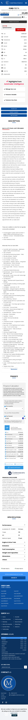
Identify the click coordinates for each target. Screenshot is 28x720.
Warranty (5, 621)
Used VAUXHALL (4, 603)
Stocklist (17, 616)
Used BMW (3, 591)
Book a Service (18, 621)
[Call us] (2, 3)
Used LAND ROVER (18, 596)
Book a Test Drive (7, 619)
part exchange (18, 619)
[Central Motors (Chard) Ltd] (8, 690)
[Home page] (14, 2)
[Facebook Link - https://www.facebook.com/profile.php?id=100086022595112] (2, 702)
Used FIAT (16, 591)
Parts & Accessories (7, 624)
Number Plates (6, 626)
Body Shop (17, 624)
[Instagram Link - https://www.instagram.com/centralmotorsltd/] (6, 702)
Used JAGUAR (17, 593)
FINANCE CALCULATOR (14, 21)
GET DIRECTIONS (5, 664)
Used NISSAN (17, 598)
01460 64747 (14, 693)
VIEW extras (20, 29)
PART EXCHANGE (14, 115)
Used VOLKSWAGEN (18, 603)
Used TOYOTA (17, 601)
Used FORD (3, 593)
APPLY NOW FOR (4, 14)
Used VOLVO (4, 605)
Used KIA (3, 596)
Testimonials (6, 629)
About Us (17, 626)
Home (4, 616)
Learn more (14, 713)
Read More (14, 369)
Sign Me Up (14, 577)
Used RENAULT (4, 601)
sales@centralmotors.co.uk (17, 695)
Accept (14, 715)
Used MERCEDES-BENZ (6, 598)
